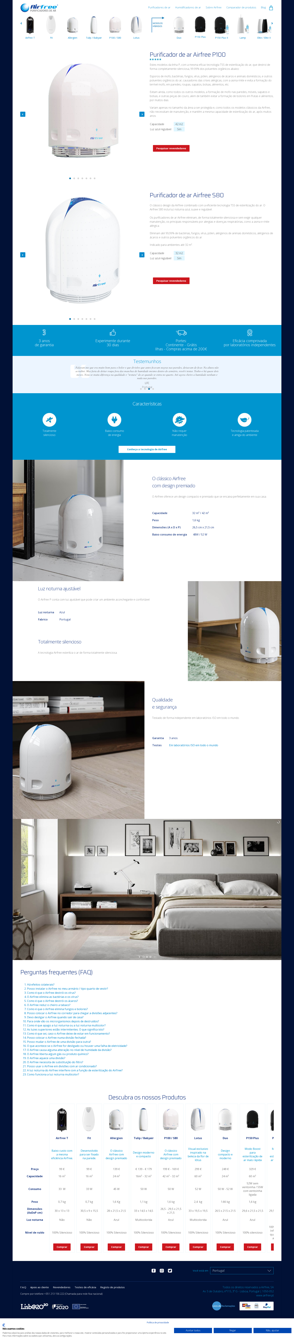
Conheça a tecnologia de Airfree (147, 449)
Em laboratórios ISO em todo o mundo (193, 745)
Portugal (219, 1271)
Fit (51, 37)
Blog (263, 7)
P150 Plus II (221, 37)
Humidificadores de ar (188, 7)
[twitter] (170, 1270)
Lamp (243, 37)
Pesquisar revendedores (171, 148)
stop (154, 957)
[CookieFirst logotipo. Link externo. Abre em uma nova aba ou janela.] (4, 1325)
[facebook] (154, 1270)
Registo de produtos (112, 1287)
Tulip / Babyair (94, 37)
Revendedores (61, 1287)
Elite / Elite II (264, 37)
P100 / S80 (115, 37)
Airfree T (30, 37)
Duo (179, 37)
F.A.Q (23, 1287)
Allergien (72, 37)
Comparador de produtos (241, 7)
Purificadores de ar (159, 7)
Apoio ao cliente (39, 1287)
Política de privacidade (158, 1322)
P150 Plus (200, 36)
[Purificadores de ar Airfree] (39, 6)
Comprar (62, 1247)
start (140, 957)
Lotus (136, 37)
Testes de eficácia (85, 1287)
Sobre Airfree (214, 7)
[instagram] (162, 1270)
